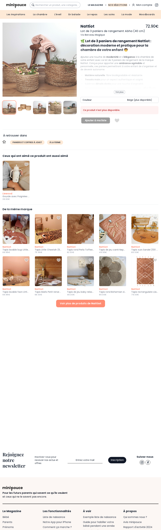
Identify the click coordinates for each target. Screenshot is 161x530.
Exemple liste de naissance (99, 517)
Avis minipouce (132, 522)
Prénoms (8, 527)
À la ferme (55, 142)
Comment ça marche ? (57, 527)
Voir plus (119, 92)
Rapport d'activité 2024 (137, 527)
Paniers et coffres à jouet (27, 142)
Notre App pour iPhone (57, 522)
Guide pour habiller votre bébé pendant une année (99, 524)
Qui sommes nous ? (135, 517)
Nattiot (87, 26)
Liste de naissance (54, 517)
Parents (7, 522)
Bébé (6, 517)
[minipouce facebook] (148, 462)
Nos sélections (117, 5)
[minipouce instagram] (142, 462)
